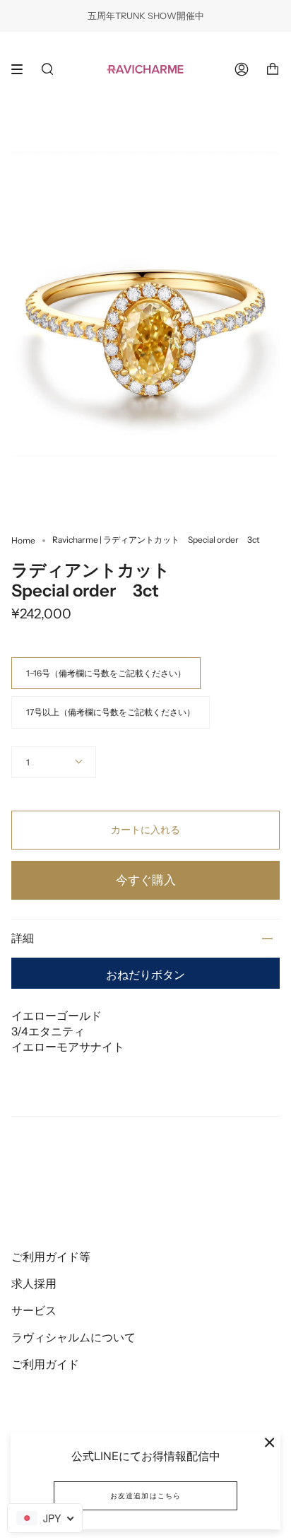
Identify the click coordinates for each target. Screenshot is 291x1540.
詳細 (22, 938)
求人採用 (34, 1283)
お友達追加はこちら (146, 1495)
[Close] (270, 1442)
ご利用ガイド (45, 1364)
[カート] (273, 69)
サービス (34, 1310)
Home (23, 540)
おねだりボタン (145, 975)
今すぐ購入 (146, 880)
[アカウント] (241, 69)
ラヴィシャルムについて (73, 1337)
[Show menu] (21, 69)
